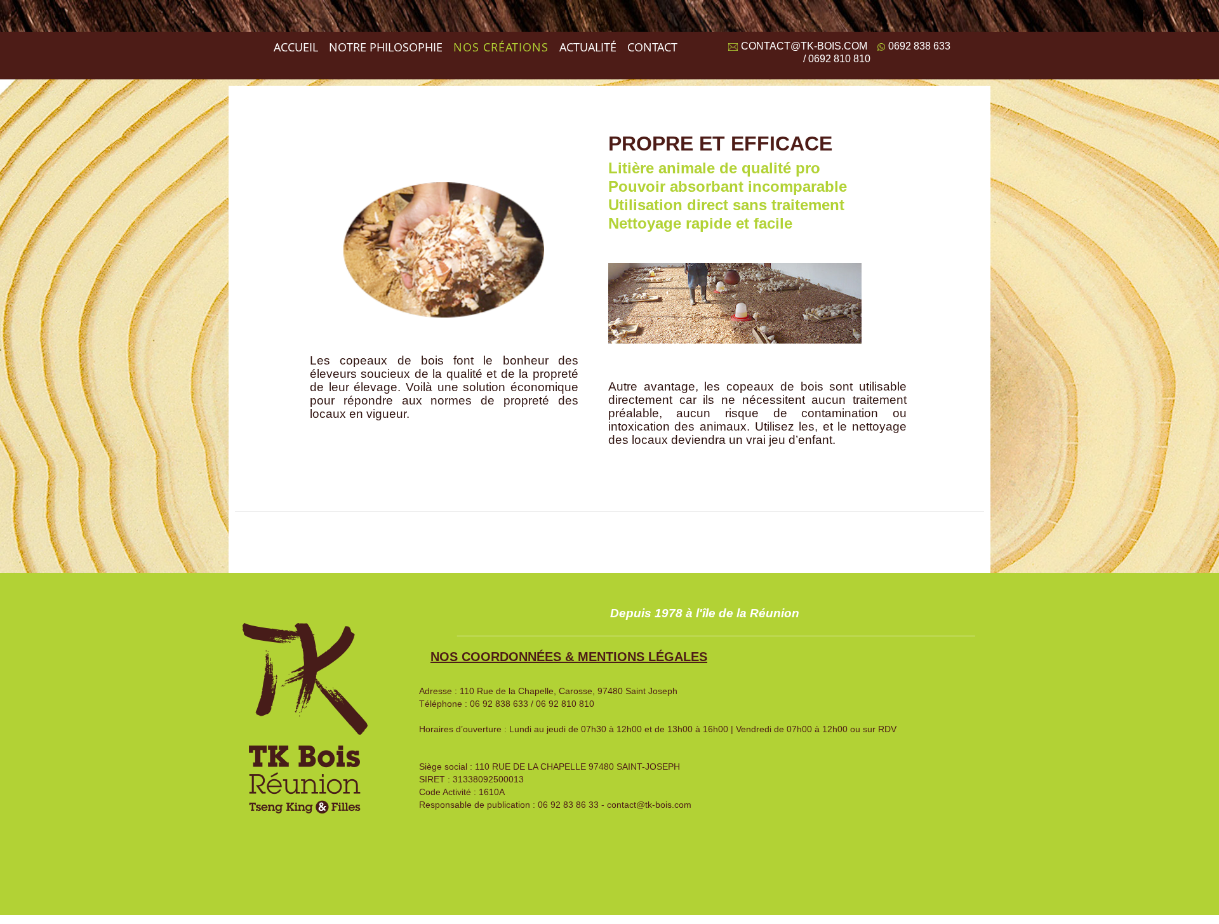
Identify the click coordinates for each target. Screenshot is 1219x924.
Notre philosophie (386, 47)
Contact (652, 47)
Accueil (296, 47)
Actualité (587, 47)
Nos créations (501, 47)
